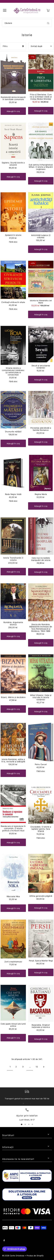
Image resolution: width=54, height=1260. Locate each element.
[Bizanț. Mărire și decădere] (13, 674)
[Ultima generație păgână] (40, 873)
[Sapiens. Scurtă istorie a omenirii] (13, 141)
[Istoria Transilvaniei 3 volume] (13, 536)
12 (37, 1067)
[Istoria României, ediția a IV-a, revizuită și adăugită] (13, 739)
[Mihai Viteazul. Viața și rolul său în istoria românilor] (40, 673)
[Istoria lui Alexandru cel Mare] (40, 279)
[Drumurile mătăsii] (13, 409)
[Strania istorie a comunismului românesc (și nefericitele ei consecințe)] (13, 345)
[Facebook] (4, 1240)
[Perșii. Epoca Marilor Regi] (40, 939)
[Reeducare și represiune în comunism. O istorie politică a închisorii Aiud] (13, 804)
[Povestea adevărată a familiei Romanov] (40, 408)
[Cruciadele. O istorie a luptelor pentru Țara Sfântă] (40, 804)
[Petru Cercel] (40, 742)
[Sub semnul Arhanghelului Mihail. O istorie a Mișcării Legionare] (40, 142)
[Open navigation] (4, 10)
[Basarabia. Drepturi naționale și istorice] (40, 1003)
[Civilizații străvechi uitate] (13, 280)
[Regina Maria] (40, 473)
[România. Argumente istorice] (13, 601)
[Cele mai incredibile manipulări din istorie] (40, 536)
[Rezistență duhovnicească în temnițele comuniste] (13, 74)
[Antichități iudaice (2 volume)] (40, 212)
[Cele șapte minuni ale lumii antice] (13, 1002)
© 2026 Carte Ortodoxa (13, 1255)
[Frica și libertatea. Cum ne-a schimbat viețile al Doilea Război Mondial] (40, 72)
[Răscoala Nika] (13, 873)
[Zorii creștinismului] (13, 939)
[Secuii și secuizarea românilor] (40, 344)
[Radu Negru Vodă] (13, 473)
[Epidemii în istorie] (13, 212)
